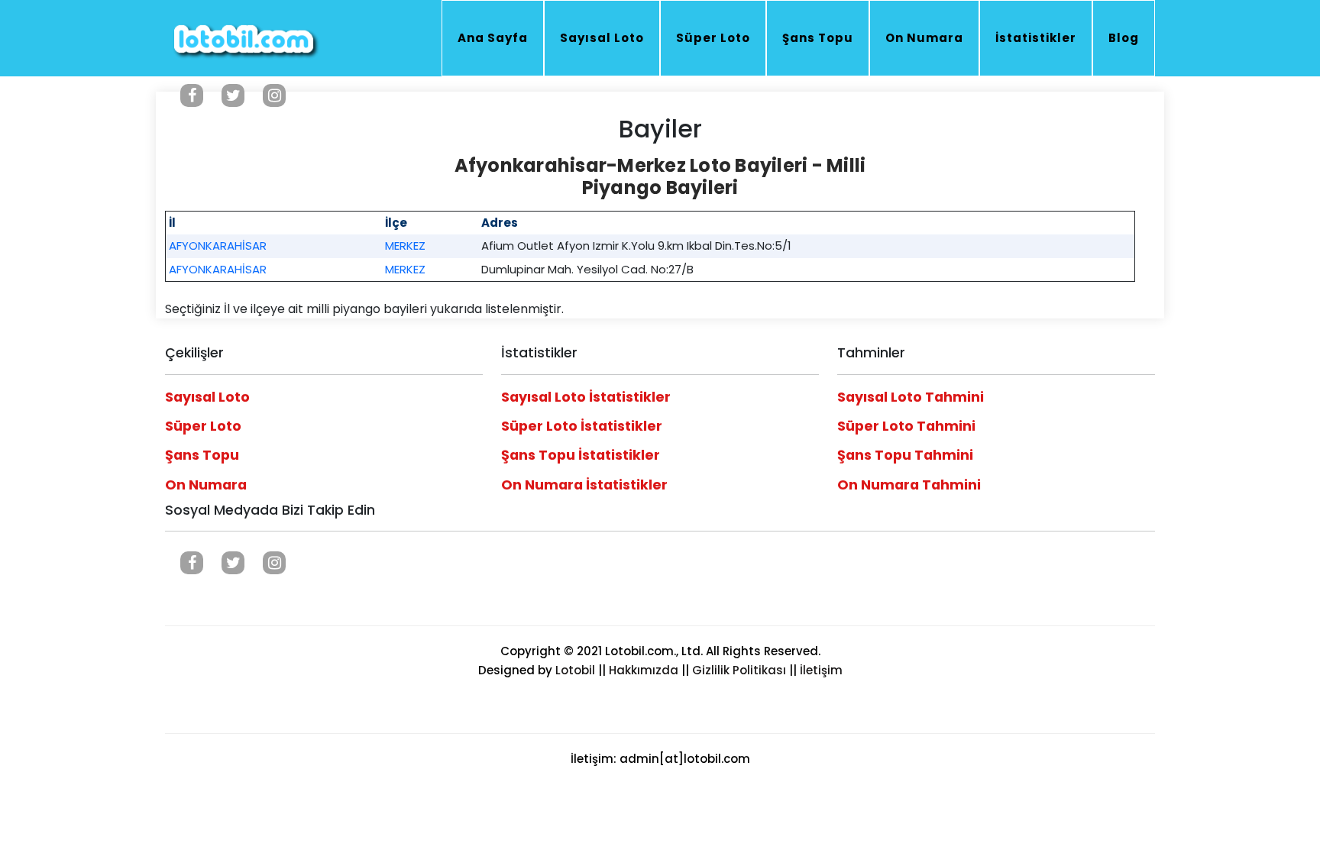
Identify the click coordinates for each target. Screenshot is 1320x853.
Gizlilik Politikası (739, 670)
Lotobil (575, 670)
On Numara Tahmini (909, 485)
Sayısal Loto (602, 38)
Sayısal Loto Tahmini (910, 397)
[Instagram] (274, 95)
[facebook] (191, 562)
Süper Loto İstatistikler (581, 426)
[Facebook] (191, 95)
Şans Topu (817, 38)
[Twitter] (233, 95)
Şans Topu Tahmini (905, 455)
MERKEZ (405, 245)
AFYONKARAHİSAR (218, 245)
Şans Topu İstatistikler (580, 455)
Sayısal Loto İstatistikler (586, 397)
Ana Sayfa (493, 38)
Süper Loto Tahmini (906, 426)
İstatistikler (1035, 38)
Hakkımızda (643, 670)
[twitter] (233, 562)
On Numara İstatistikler (584, 485)
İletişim (821, 670)
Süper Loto (713, 38)
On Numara (924, 38)
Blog (1123, 38)
